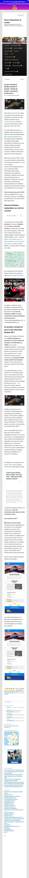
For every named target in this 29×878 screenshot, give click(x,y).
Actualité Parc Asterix (9, 811)
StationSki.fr (9, 724)
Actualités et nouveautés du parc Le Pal (13, 823)
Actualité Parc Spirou (9, 813)
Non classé (6, 831)
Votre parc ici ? (7, 733)
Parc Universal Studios (8, 699)
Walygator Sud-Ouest (9, 837)
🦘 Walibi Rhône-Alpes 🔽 (10, 57)
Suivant (23, 79)
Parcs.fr (8, 713)
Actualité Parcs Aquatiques (10, 814)
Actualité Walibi (7, 822)
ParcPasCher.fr (10, 721)
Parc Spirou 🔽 (7, 65)
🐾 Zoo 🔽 (7, 68)
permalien (6, 700)
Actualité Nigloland (8, 808)
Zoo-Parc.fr (9, 716)
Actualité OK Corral (8, 810)
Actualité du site (7, 801)
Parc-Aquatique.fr (10, 718)
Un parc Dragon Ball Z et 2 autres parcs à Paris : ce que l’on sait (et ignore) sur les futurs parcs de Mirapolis (14, 778)
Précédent (6, 79)
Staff (18, 95)
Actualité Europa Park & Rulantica (11, 802)
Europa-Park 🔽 (8, 62)
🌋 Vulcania (16, 51)
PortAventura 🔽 (16, 62)
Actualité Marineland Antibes (10, 805)
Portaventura (20, 435)
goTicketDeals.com (11, 726)
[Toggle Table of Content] (20, 215)
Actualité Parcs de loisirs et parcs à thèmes (13, 697)
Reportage (6, 834)
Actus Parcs (7, 45)
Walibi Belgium (7, 835)
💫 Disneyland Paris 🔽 (15, 45)
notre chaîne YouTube (16, 275)
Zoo (5, 838)
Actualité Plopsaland (8, 819)
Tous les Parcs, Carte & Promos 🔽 (11, 71)
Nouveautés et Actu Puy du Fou (11, 832)
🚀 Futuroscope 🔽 (8, 48)
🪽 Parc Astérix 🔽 (17, 48)
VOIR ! (14, 8)
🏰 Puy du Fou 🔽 (8, 51)
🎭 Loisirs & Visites (8, 74)
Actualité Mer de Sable (9, 807)
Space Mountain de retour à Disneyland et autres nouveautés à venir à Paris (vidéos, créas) (13, 782)
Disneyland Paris (15, 113)
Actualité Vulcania (8, 820)
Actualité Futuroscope (9, 804)
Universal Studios (9, 121)
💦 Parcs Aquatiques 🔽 (17, 65)
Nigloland (6, 54)
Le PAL (11, 54)
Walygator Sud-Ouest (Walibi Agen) (11, 59)
